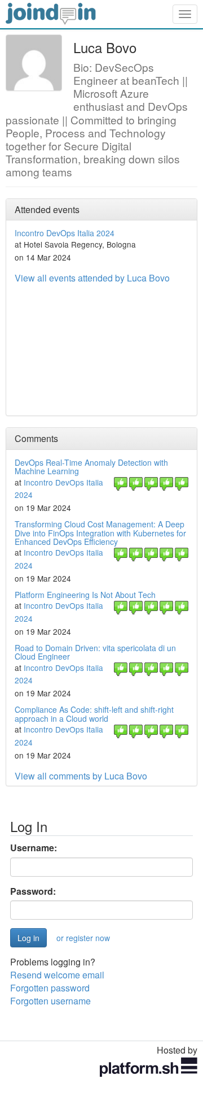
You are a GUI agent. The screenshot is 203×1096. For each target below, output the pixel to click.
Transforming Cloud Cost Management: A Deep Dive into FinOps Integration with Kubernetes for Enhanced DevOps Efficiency (100, 532)
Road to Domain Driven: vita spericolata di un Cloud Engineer (95, 652)
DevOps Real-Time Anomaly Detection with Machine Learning (91, 466)
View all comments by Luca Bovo (81, 775)
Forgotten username (50, 1000)
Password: (33, 891)
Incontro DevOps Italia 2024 (64, 233)
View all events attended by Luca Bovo (92, 277)
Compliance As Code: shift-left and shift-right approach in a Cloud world (94, 714)
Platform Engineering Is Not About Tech (85, 594)
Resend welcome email (57, 974)
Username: (33, 848)
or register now (83, 937)
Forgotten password (50, 987)
